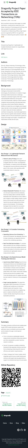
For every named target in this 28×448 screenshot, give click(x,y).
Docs (11, 423)
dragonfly (8, 392)
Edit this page (6, 395)
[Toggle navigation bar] (4, 2)
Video (23, 423)
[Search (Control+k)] (25, 2)
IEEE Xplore (4, 57)
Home (5, 423)
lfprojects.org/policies (13, 444)
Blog (17, 423)
